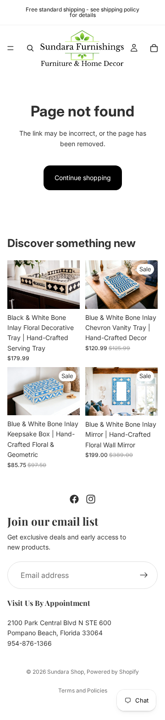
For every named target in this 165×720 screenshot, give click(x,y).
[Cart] (154, 48)
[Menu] (10, 48)
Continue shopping (83, 177)
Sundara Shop (65, 671)
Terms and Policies (82, 690)
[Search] (30, 48)
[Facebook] (74, 499)
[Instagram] (90, 499)
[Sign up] (144, 575)
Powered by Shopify (113, 671)
